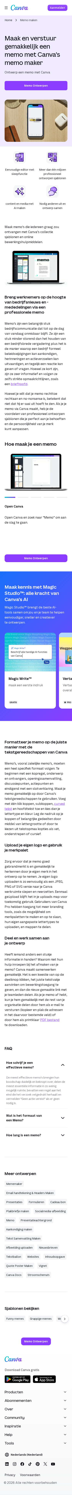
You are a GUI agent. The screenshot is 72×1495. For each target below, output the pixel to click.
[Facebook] (22, 1464)
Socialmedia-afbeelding (50, 1211)
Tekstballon (13, 1256)
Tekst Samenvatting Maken (23, 1238)
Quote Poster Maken (19, 1266)
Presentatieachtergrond (36, 1220)
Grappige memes (41, 1318)
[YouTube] (53, 1464)
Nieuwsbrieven (48, 1247)
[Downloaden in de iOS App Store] (44, 1382)
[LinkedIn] (7, 1464)
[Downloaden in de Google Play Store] (18, 1382)
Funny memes (15, 1318)
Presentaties (14, 1202)
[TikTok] (30, 1464)
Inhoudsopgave (55, 1256)
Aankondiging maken (19, 1229)
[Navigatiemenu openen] (6, 8)
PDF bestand (50, 1020)
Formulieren (36, 1202)
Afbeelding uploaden (19, 1247)
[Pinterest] (38, 1464)
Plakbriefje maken (17, 1211)
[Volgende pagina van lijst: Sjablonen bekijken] (65, 1319)
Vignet (43, 1266)
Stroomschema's (39, 1275)
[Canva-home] (19, 8)
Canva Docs (14, 1275)
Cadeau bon (58, 1202)
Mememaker (14, 1184)
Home (8, 20)
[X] (45, 1464)
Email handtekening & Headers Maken (30, 1193)
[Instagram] (15, 1464)
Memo (10, 1220)
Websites (33, 1256)
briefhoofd (19, 384)
